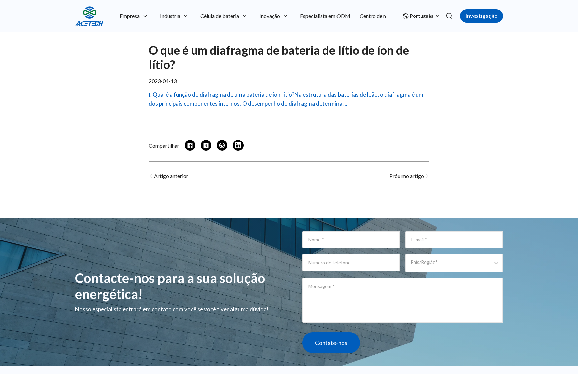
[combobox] (411, 266)
